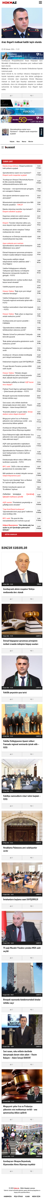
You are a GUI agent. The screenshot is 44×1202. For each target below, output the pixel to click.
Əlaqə (27, 1196)
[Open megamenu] (40, 2)
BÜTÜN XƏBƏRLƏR (11, 534)
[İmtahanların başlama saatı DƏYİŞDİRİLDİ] (22, 877)
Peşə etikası (18, 1196)
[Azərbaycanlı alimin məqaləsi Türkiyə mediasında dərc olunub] (22, 567)
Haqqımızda (8, 1196)
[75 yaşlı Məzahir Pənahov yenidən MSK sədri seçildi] (22, 926)
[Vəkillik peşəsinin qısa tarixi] (22, 671)
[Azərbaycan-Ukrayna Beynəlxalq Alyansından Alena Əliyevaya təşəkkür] (22, 1139)
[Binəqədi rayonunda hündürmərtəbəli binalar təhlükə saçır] (22, 978)
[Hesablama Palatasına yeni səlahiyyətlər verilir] (22, 826)
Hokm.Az (16, 1188)
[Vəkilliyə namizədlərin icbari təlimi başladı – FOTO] (22, 774)
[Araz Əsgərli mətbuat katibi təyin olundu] (22, 23)
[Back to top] (38, 1196)
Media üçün (36, 1196)
